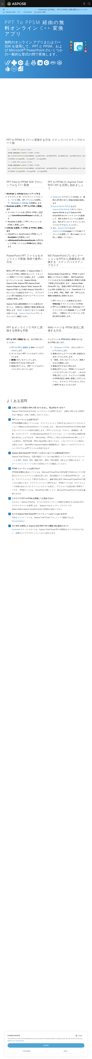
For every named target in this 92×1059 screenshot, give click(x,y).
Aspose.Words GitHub (61, 206)
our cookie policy (18, 1041)
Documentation (18, 521)
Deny (65, 1051)
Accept (46, 1045)
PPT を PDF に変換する (20, 347)
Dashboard (57, 197)
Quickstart (16, 529)
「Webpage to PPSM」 (62, 347)
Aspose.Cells (58, 231)
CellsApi (25, 203)
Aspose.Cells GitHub (61, 209)
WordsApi (15, 203)
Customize (26, 1051)
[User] (84, 3)
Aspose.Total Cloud (27, 313)
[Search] (89, 3)
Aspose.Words (64, 228)
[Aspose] (17, 4)
